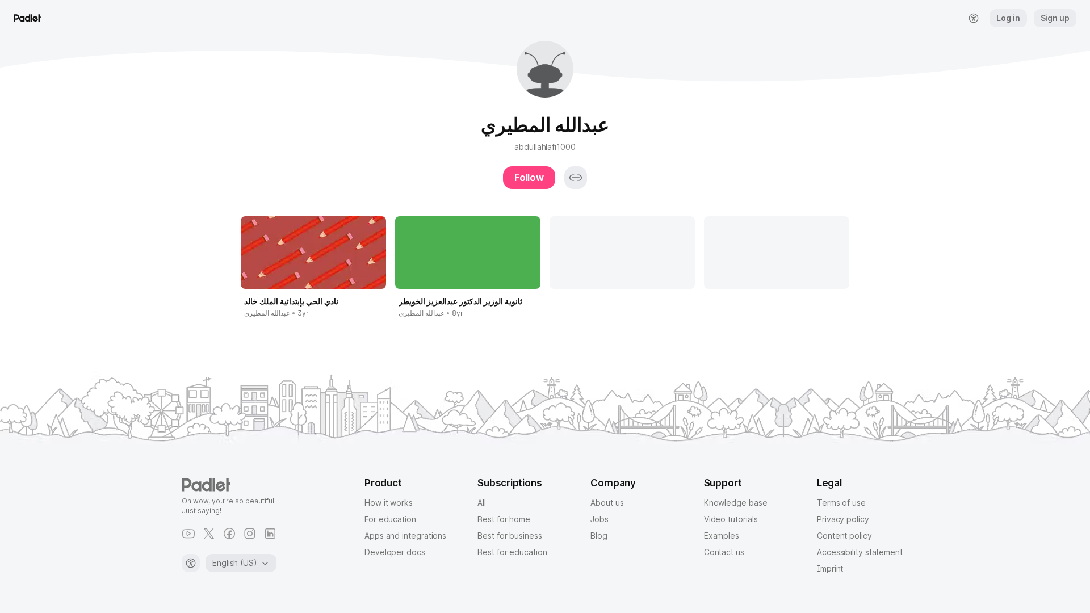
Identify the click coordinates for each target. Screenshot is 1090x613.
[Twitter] (209, 533)
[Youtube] (188, 533)
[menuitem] (974, 18)
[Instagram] (250, 533)
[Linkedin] (270, 533)
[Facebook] (229, 533)
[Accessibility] (191, 563)
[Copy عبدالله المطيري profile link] (575, 177)
